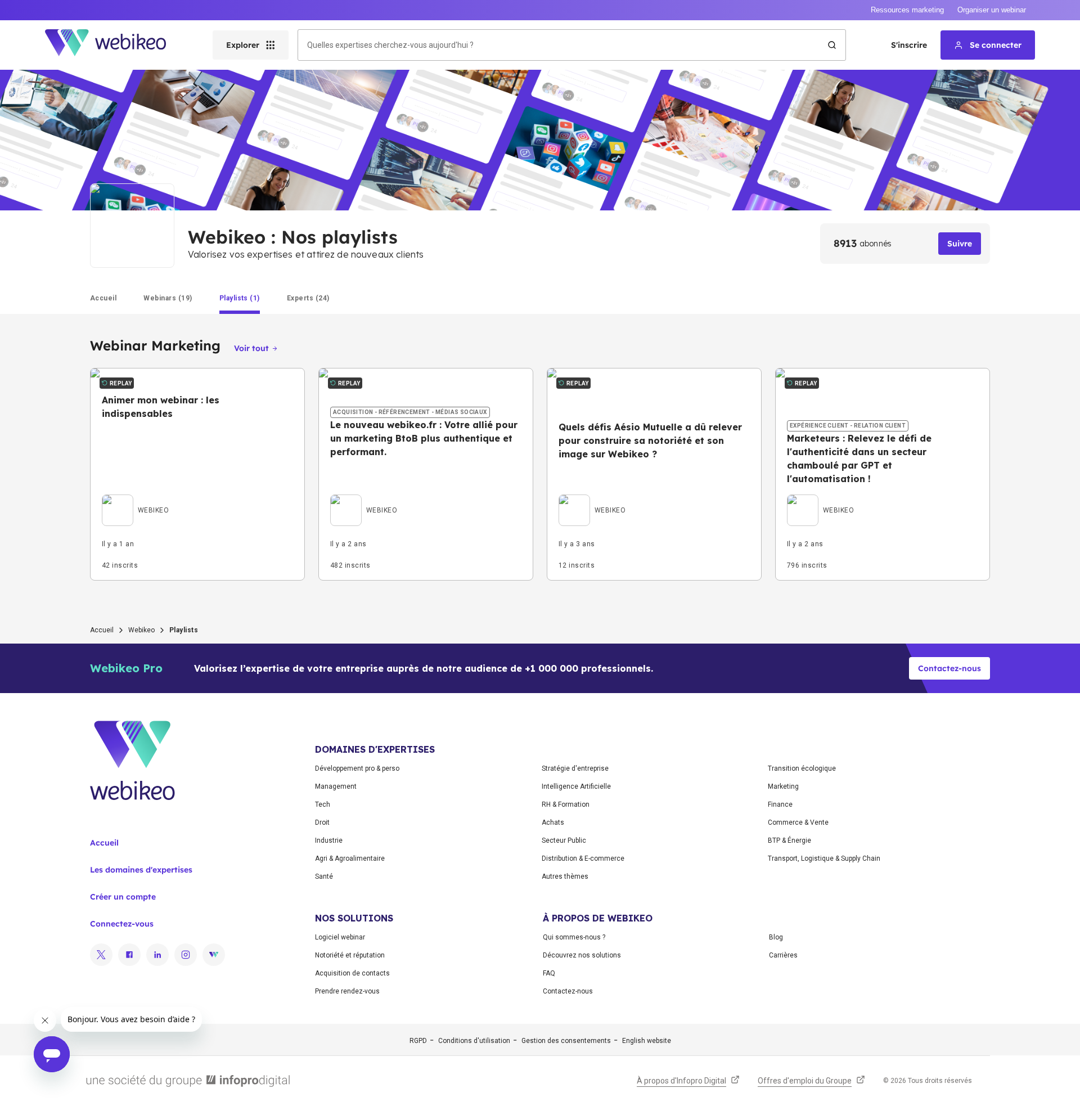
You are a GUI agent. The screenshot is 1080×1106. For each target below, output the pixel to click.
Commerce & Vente (798, 822)
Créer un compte (123, 897)
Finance (780, 804)
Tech (322, 804)
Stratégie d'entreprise (575, 768)
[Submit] (832, 45)
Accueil (102, 630)
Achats (553, 822)
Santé (324, 876)
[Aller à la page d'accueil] (115, 45)
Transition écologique (802, 768)
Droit (322, 822)
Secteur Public (564, 840)
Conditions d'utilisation (474, 1041)
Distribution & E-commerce (583, 858)
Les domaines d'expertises (141, 870)
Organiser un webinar (991, 10)
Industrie (329, 840)
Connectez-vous (122, 924)
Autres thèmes (565, 876)
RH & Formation (566, 804)
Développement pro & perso (357, 768)
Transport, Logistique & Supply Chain (824, 858)
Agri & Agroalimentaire (350, 858)
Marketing (783, 786)
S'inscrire (909, 45)
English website (646, 1041)
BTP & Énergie (789, 840)
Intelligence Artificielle (576, 786)
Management (336, 786)
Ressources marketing (907, 10)
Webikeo (141, 630)
